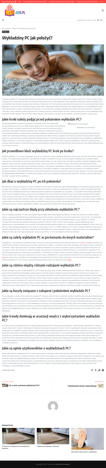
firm (82, 242)
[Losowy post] (98, 20)
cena (3, 257)
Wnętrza (15, 28)
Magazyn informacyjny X (63, 464)
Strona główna (6, 28)
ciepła (69, 260)
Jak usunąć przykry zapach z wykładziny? (84, 452)
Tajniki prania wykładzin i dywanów (48, 446)
